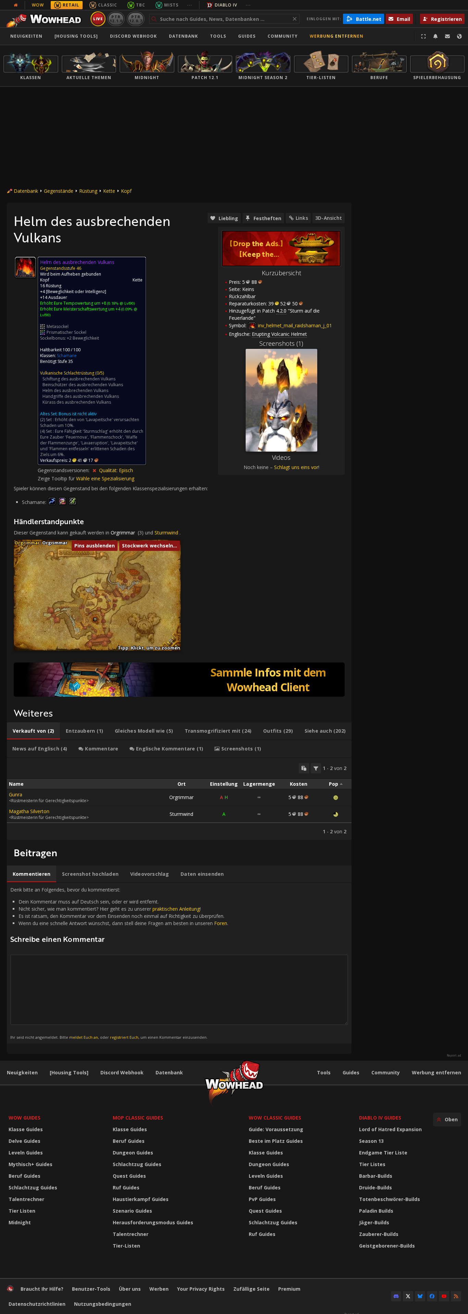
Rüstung (88, 191)
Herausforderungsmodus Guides (153, 1222)
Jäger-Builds (374, 1222)
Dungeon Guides (133, 1152)
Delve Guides (24, 1141)
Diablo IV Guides (380, 1117)
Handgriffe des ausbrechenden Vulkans (80, 396)
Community (283, 36)
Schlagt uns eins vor (296, 467)
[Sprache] (459, 36)
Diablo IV (226, 5)
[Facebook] (432, 1296)
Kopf (126, 191)
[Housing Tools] (69, 1072)
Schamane (67, 355)
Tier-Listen (126, 1245)
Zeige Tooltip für (57, 478)
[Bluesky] (420, 1296)
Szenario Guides (132, 1211)
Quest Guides (129, 1176)
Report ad (454, 1055)
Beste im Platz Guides (276, 1141)
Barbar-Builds (375, 1176)
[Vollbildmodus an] (423, 36)
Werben (159, 1289)
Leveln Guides (26, 1152)
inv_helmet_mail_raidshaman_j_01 (294, 325)
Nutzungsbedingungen (102, 1304)
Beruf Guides (24, 1176)
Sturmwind (166, 532)
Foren (220, 923)
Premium (289, 1289)
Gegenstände (58, 191)
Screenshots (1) (281, 343)
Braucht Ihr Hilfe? (42, 1289)
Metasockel (58, 326)
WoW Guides (24, 1117)
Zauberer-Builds (378, 1234)
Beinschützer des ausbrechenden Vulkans (82, 385)
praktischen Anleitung (176, 909)
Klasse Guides (26, 1129)
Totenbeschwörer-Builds (389, 1199)
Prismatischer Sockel (66, 332)
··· (189, 5)
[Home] (45, 18)
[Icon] (25, 267)
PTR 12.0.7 (135, 18)
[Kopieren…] (304, 768)
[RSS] (456, 1296)
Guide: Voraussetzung (276, 1129)
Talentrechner (26, 1199)
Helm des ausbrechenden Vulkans (75, 390)
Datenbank (183, 36)
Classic (107, 5)
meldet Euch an (83, 1037)
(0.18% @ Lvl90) (120, 303)
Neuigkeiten (26, 36)
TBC (140, 5)
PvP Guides (262, 1199)
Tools (324, 1072)
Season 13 (371, 1141)
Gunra (15, 794)
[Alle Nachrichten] (15, 5)
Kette (109, 191)
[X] (408, 1296)
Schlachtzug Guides (33, 1187)
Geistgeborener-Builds (387, 1245)
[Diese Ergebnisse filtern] (316, 768)
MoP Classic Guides (138, 1117)
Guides (247, 36)
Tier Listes (372, 1164)
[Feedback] (447, 36)
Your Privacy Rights (201, 1289)
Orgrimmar (123, 532)
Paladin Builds (376, 1211)
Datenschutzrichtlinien (37, 1304)
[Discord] (396, 1296)
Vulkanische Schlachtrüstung (67, 373)
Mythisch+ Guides (30, 1164)
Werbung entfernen (337, 36)
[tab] (33, 731)
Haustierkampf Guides (141, 1199)
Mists (171, 5)
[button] (95, 619)
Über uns (130, 1289)
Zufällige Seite (251, 1289)
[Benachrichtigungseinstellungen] (435, 36)
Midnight (20, 1222)
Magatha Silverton (29, 811)
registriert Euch (124, 1037)
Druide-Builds (375, 1187)
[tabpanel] (179, 799)
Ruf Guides (126, 1187)
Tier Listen (22, 1211)
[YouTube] (444, 1296)
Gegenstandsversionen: (64, 470)
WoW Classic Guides (275, 1117)
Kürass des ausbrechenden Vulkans (76, 402)
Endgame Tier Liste (383, 1152)
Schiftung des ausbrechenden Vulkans (78, 379)
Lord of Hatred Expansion (390, 1129)
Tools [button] (218, 36)
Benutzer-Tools (91, 1289)
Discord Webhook (133, 36)
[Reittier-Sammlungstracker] (179, 679)
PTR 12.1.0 (116, 18)
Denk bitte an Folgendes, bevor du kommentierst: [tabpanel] (119, 962)
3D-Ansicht (328, 218)
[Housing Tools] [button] (76, 36)
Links (302, 218)
